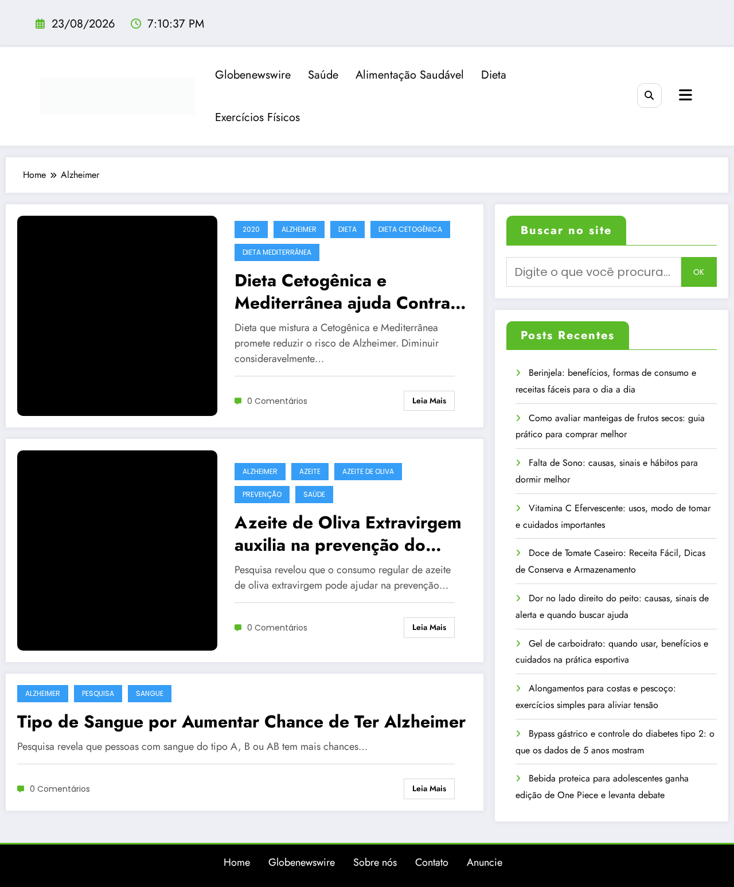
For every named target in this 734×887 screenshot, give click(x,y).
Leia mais (429, 400)
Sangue (149, 693)
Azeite (310, 471)
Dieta (493, 75)
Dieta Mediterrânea (277, 252)
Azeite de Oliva (368, 471)
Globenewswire (253, 75)
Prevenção (262, 494)
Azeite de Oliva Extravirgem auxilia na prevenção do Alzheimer (348, 533)
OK (698, 272)
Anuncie (484, 862)
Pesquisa (98, 693)
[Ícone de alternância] (684, 96)
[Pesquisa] (649, 95)
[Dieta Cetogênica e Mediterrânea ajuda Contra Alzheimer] (117, 314)
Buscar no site (566, 230)
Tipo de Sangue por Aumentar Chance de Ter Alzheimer (241, 721)
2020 (251, 229)
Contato (431, 862)
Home (237, 862)
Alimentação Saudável (410, 75)
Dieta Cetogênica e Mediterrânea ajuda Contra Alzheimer (342, 291)
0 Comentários (277, 401)
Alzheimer (299, 229)
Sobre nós (375, 862)
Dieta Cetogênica (410, 229)
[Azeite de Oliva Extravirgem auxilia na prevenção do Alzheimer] (117, 549)
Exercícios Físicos (257, 117)
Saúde (323, 75)
